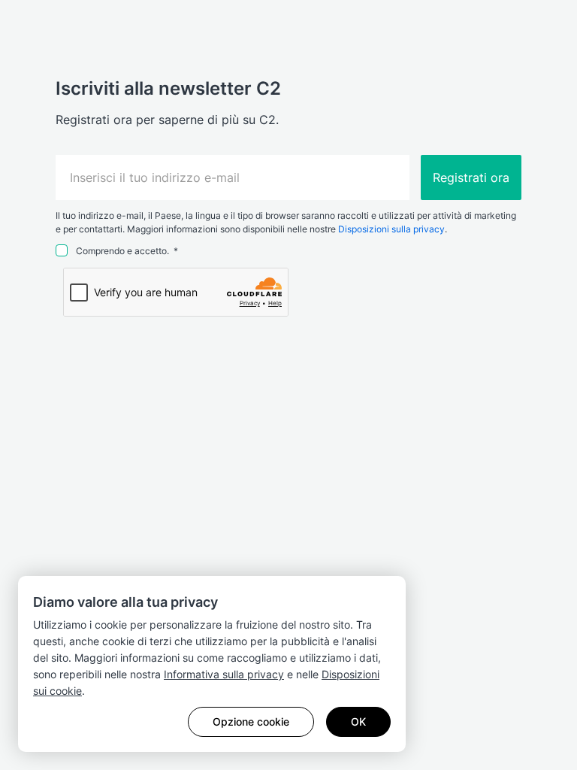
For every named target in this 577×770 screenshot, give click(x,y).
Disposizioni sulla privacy (391, 229)
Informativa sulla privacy (224, 674)
